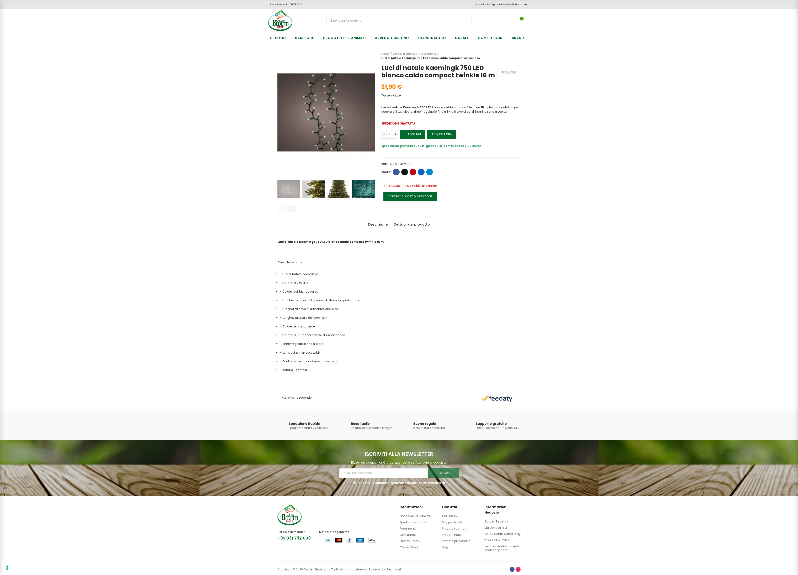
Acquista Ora (442, 134)
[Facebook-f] (512, 569)
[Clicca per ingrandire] (285, 165)
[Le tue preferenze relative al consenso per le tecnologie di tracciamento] (7, 568)
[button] (285, 4)
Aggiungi (414, 134)
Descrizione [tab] (378, 224)
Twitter (404, 172)
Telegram (429, 172)
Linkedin (421, 172)
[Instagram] (518, 569)
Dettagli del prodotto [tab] (412, 224)
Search (465, 20)
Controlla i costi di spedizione (410, 196)
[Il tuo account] (529, 20)
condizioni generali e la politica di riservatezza (410, 483)
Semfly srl (394, 569)
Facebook (396, 172)
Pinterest (413, 172)
